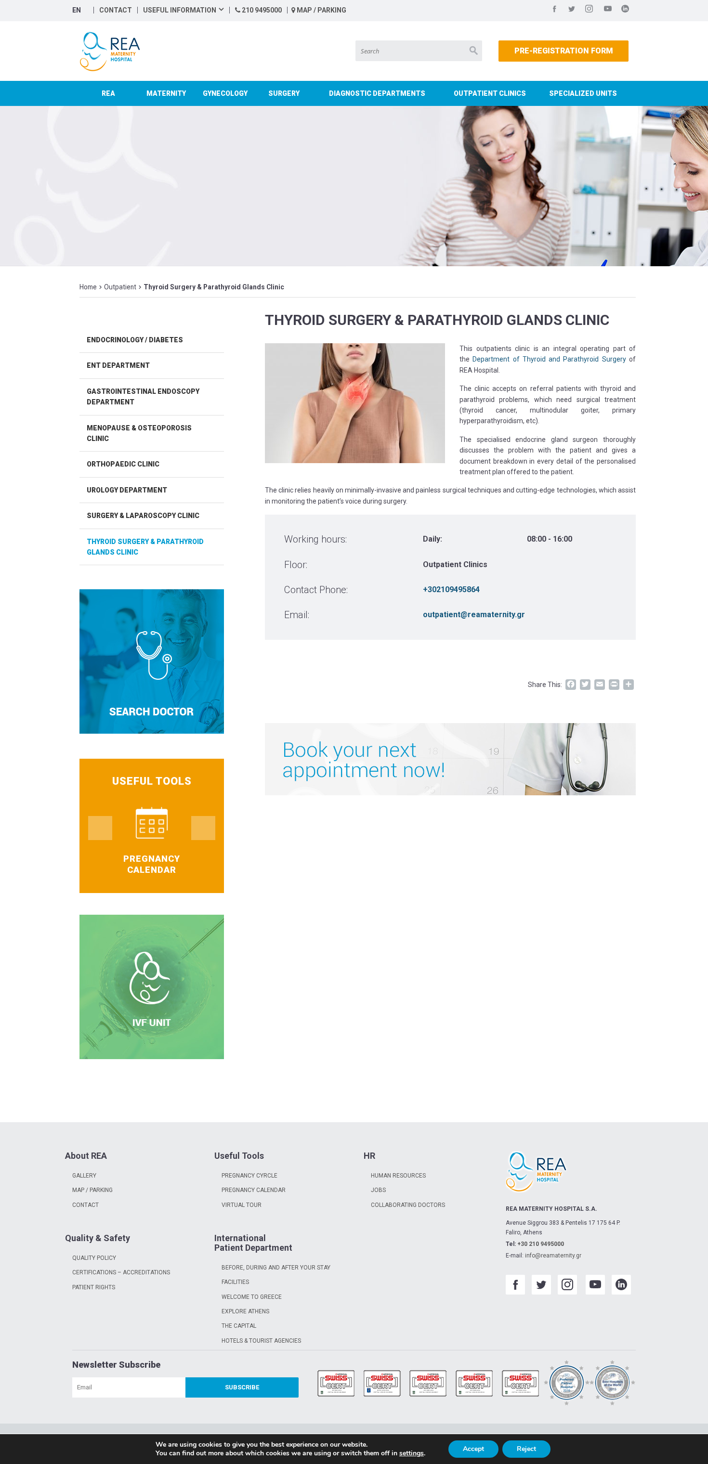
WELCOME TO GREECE (252, 1297)
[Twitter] (572, 10)
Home (88, 287)
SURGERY (284, 93)
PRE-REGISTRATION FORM (563, 50)
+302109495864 (451, 589)
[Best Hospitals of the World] (613, 1384)
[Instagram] (589, 10)
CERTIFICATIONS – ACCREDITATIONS (121, 1272)
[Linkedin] (625, 10)
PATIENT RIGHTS (93, 1287)
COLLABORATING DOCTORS (408, 1205)
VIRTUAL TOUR (242, 1205)
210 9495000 (261, 10)
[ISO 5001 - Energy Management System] (521, 1384)
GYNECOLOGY (225, 93)
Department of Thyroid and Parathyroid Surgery (549, 359)
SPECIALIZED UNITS (583, 93)
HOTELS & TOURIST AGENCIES (261, 1340)
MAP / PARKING (320, 10)
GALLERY (84, 1175)
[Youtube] (608, 10)
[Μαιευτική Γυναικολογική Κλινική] (112, 51)
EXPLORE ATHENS (245, 1311)
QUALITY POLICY (94, 1258)
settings (411, 1453)
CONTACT (115, 10)
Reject (526, 1448)
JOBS (378, 1190)
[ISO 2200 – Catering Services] (474, 1384)
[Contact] (450, 759)
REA (108, 93)
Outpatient (120, 287)
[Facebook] (554, 10)
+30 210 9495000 (540, 1244)
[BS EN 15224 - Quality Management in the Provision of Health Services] (382, 1384)
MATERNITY (166, 93)
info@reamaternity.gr (553, 1255)
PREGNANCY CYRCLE (249, 1175)
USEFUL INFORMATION (179, 10)
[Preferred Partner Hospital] (567, 1384)
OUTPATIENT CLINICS (490, 93)
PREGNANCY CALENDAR (254, 1190)
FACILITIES (235, 1282)
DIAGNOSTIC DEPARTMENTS (377, 93)
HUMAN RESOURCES (398, 1175)
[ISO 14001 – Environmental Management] (428, 1384)
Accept (473, 1448)
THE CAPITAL (239, 1325)
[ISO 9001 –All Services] (336, 1384)
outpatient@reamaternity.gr (474, 614)
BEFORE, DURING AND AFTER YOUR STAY (276, 1267)
